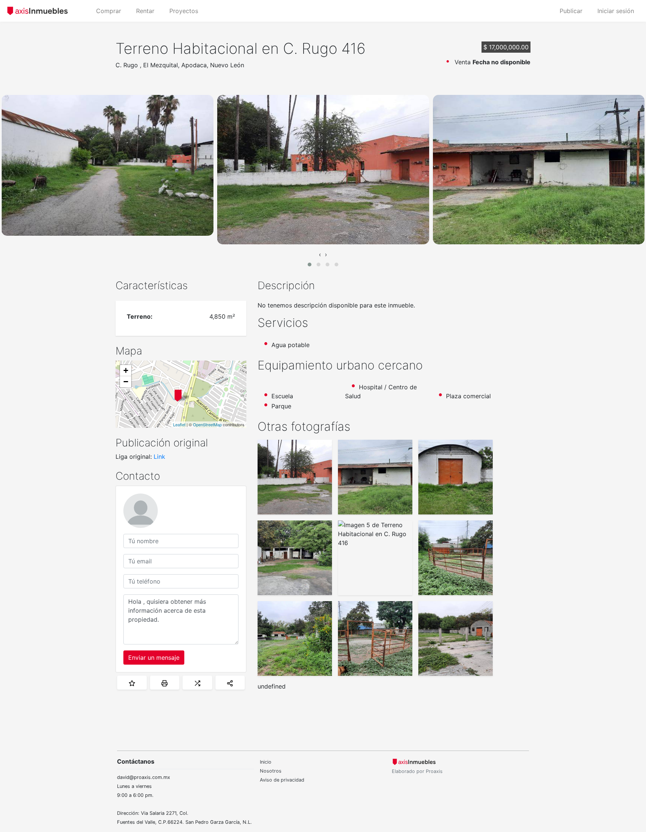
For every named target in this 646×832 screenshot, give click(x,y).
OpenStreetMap (207, 424)
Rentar (145, 11)
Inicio (265, 762)
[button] (309, 264)
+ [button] (125, 370)
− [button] (125, 381)
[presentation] (320, 254)
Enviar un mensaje (153, 657)
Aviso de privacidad (282, 780)
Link (159, 456)
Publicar (571, 11)
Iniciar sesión (615, 11)
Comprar (108, 11)
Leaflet (179, 424)
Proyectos (183, 11)
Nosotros (271, 771)
